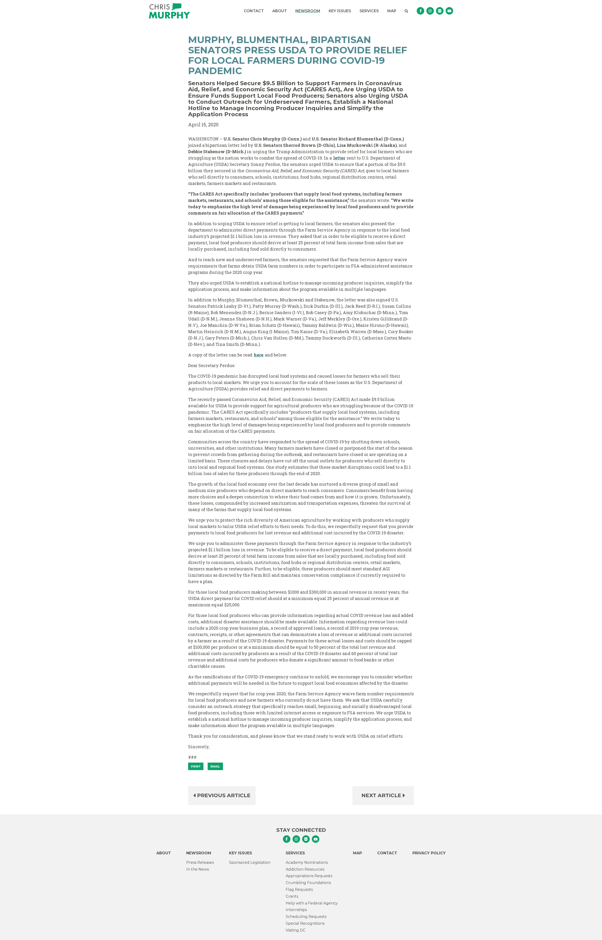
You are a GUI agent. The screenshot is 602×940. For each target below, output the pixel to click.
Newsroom (307, 11)
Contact (254, 11)
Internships (296, 910)
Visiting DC (295, 930)
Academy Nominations (307, 862)
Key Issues (340, 11)
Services (369, 11)
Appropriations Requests (309, 876)
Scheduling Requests (306, 916)
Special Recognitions (305, 923)
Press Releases (200, 862)
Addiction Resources (305, 869)
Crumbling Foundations (308, 882)
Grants (292, 896)
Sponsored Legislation (249, 862)
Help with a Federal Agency (312, 903)
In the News (197, 869)
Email (215, 766)
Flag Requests (299, 889)
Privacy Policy (429, 853)
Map (391, 11)
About (279, 11)
